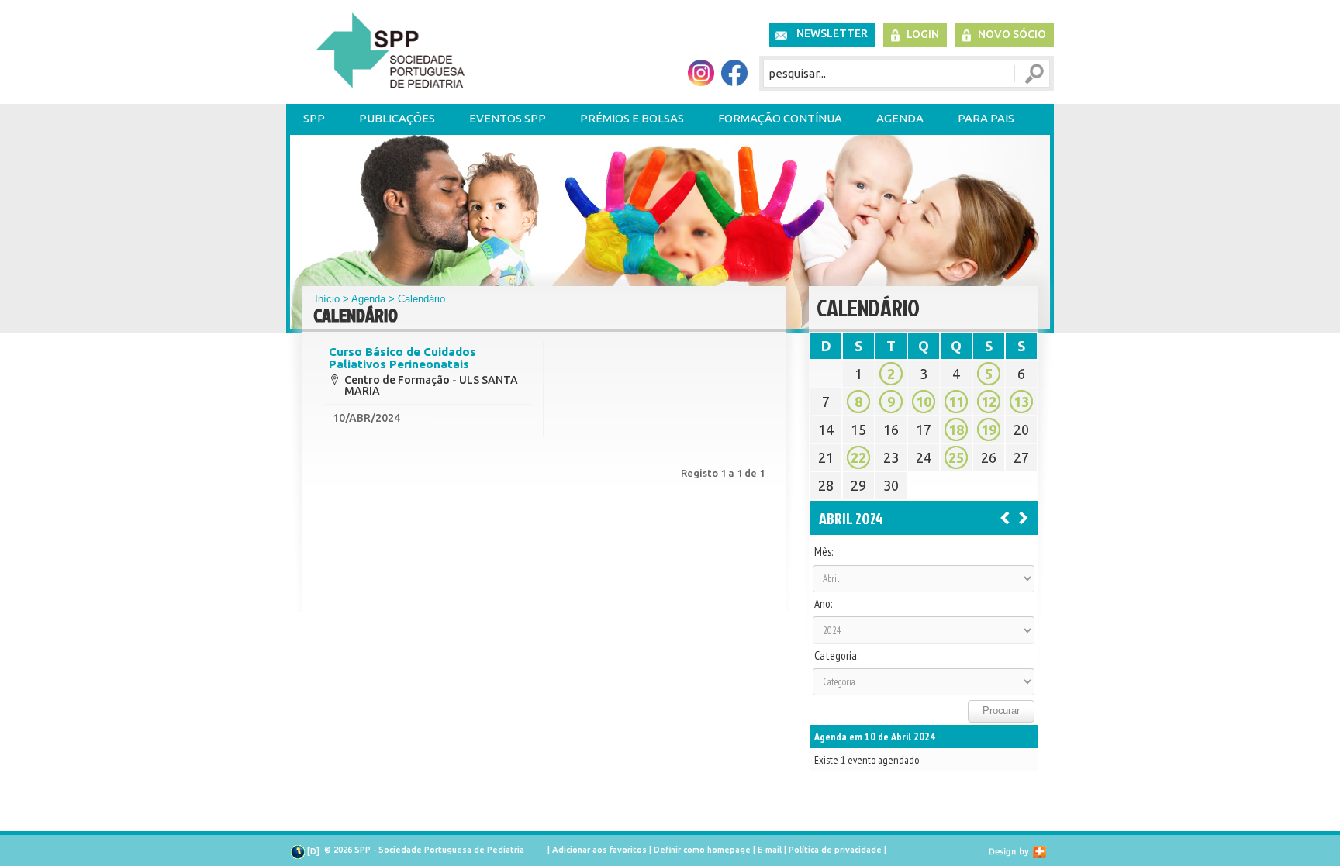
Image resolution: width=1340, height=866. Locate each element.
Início (327, 299)
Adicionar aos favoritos (599, 849)
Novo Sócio (1012, 34)
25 (956, 457)
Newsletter (832, 33)
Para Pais (986, 118)
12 (988, 401)
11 (956, 401)
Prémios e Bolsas (632, 118)
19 (988, 429)
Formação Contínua (780, 118)
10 (923, 401)
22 (858, 457)
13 (1021, 401)
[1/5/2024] (1023, 517)
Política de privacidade (835, 849)
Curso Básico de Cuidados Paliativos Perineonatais (402, 358)
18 (956, 429)
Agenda (900, 118)
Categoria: (836, 655)
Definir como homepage (702, 849)
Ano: (823, 604)
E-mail (770, 849)
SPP (314, 118)
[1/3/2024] (1005, 517)
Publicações (397, 118)
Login (923, 34)
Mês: (823, 552)
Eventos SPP (507, 118)
